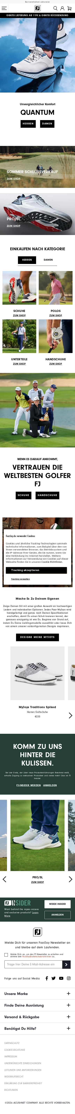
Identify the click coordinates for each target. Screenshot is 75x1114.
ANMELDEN (50, 785)
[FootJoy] (37, 8)
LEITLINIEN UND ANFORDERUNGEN (22, 1070)
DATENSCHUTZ (12, 1043)
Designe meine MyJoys (37, 637)
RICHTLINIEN (11, 1090)
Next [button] (68, 715)
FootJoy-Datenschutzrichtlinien (37, 956)
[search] (55, 8)
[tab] (69, 8)
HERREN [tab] (27, 259)
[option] (37, 682)
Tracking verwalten (20, 579)
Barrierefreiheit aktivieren (37, 2)
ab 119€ (22, 15)
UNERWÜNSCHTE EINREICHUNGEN (22, 1063)
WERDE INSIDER (57, 904)
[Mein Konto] (62, 8)
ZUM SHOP (13, 178)
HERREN (28, 123)
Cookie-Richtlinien (52, 562)
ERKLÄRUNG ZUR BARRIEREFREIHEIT (23, 1083)
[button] (4, 8)
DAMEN (47, 123)
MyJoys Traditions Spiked (37, 707)
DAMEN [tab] (48, 259)
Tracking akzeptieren (25, 570)
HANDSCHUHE (47, 495)
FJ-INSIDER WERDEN (28, 785)
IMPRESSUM (10, 1056)
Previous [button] (6, 715)
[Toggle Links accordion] (37, 993)
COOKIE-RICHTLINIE (14, 1050)
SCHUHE (23, 495)
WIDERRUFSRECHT (13, 1076)
